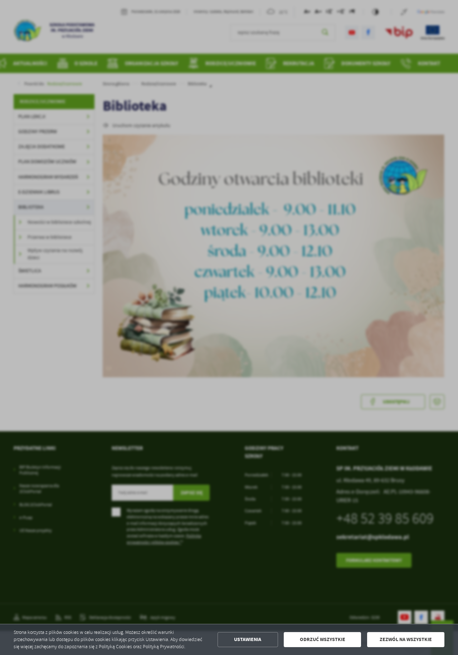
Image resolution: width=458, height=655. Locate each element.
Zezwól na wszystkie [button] (406, 639)
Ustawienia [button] (247, 639)
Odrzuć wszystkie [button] (322, 639)
